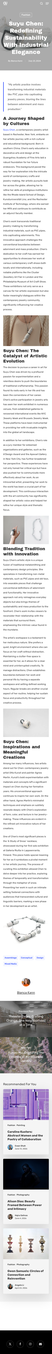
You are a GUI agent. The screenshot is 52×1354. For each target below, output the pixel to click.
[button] (47, 3)
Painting (21, 1125)
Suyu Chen (9, 129)
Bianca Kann (16, 61)
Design (40, 958)
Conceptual (26, 958)
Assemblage (11, 958)
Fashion (26, 14)
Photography (23, 1195)
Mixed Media (11, 964)
